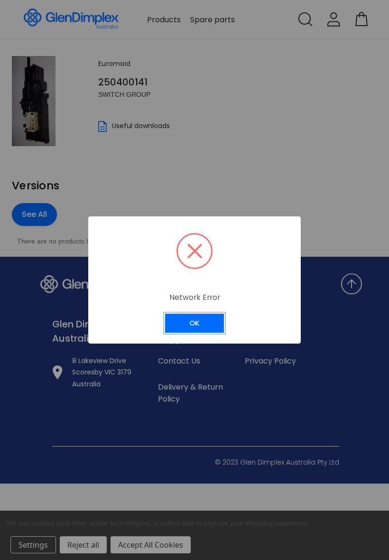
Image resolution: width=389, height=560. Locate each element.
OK (194, 323)
